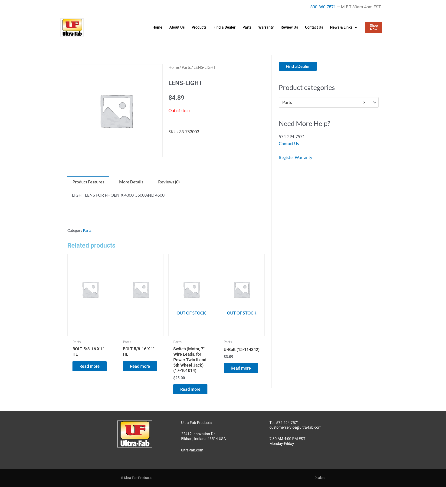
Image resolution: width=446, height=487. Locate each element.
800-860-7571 (323, 6)
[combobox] (329, 102)
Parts (247, 27)
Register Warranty (295, 157)
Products (199, 27)
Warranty (266, 27)
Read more (89, 366)
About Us (177, 27)
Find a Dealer (224, 27)
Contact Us (314, 27)
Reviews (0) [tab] (169, 181)
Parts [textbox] (323, 102)
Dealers (320, 478)
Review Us (289, 27)
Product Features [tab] (88, 181)
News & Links (341, 27)
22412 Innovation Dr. (198, 434)
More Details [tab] (131, 181)
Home (157, 27)
